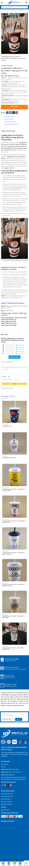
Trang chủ (7, 10)
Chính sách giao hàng (7, 796)
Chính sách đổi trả (6, 799)
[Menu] (2, 3)
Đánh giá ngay (14, 357)
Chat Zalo (9, 865)
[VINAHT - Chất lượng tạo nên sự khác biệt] (14, 2)
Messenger (20, 865)
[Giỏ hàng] (26, 2)
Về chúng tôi (4, 764)
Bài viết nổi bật (5, 810)
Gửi (14, 383)
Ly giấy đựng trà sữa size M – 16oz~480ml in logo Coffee (13, 616)
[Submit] (26, 7)
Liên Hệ (3, 767)
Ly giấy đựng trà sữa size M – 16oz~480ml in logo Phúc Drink (13, 489)
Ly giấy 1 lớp (21, 10)
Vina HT (3, 142)
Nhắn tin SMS (25, 865)
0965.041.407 (11, 703)
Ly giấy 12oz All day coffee (9, 457)
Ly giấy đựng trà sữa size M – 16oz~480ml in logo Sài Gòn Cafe (13, 553)
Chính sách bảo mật (6, 801)
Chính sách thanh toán (7, 793)
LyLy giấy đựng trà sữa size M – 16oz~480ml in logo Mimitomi (14, 521)
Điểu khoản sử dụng (6, 804)
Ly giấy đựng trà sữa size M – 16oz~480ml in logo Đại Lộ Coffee (13, 585)
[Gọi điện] (14, 863)
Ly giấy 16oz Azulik (7, 426)
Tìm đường (3, 865)
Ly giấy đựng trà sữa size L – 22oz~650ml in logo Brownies (13, 648)
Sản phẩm (14, 10)
